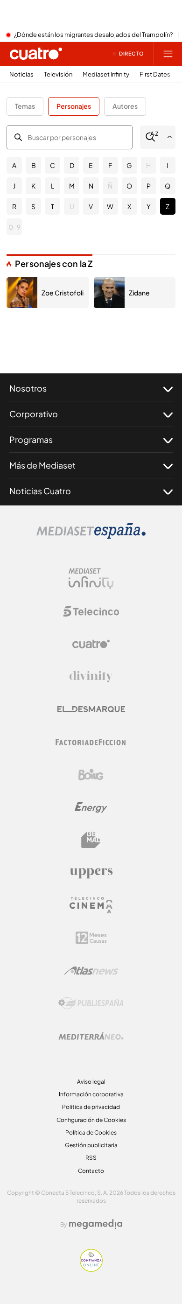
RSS (91, 1157)
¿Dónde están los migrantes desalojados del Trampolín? (93, 35)
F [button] (110, 165)
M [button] (72, 186)
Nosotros (28, 388)
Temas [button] (25, 106)
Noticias (21, 74)
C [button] (52, 165)
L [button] (52, 186)
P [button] (149, 186)
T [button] (52, 206)
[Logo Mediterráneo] (91, 1036)
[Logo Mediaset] (91, 536)
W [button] (110, 206)
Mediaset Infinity (106, 74)
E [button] (91, 165)
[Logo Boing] (91, 774)
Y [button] (149, 206)
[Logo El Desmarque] (91, 709)
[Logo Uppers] (91, 872)
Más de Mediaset (42, 465)
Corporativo (33, 413)
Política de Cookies (91, 1132)
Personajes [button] (73, 106)
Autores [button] (125, 106)
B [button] (33, 165)
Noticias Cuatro (40, 490)
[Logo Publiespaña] (91, 1003)
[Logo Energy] (91, 807)
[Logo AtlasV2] (91, 970)
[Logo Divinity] (91, 676)
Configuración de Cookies (91, 1119)
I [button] (167, 165)
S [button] (33, 206)
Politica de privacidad (91, 1106)
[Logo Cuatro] (91, 644)
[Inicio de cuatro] (36, 53)
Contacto (91, 1170)
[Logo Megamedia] (95, 1224)
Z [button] (167, 206)
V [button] (91, 206)
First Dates (155, 74)
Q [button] (167, 186)
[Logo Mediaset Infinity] (91, 578)
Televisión (58, 74)
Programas (31, 439)
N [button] (91, 186)
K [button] (33, 186)
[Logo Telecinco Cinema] (91, 905)
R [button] (14, 206)
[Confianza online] (91, 1269)
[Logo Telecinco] (91, 611)
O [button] (129, 186)
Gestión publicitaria (91, 1145)
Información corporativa (91, 1094)
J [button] (14, 186)
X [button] (129, 206)
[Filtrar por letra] (169, 137)
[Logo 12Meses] (91, 938)
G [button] (129, 165)
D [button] (72, 165)
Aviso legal (91, 1081)
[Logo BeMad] (91, 840)
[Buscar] (152, 137)
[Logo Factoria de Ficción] (91, 742)
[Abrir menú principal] (168, 53)
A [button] (14, 165)
